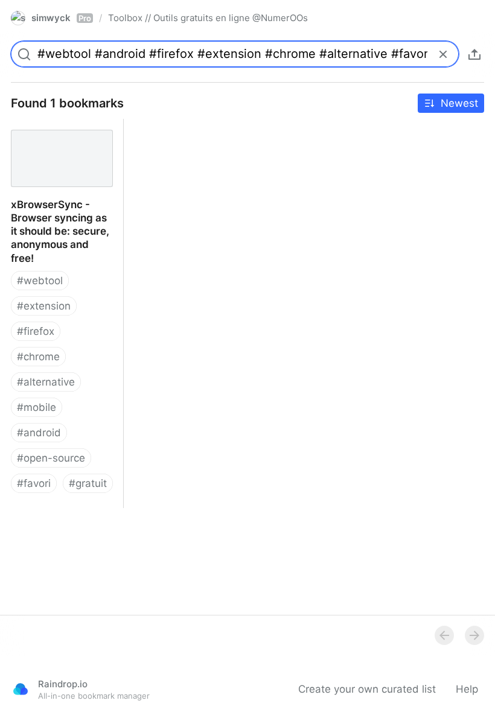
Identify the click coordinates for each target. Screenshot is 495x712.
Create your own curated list (367, 689)
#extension (44, 306)
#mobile (36, 407)
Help (467, 689)
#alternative (46, 382)
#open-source (51, 458)
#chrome (38, 357)
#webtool (40, 281)
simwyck (61, 18)
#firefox (35, 331)
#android (39, 433)
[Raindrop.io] (20, 689)
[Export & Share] (474, 54)
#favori (34, 483)
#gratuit (88, 483)
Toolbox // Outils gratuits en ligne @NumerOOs (208, 18)
